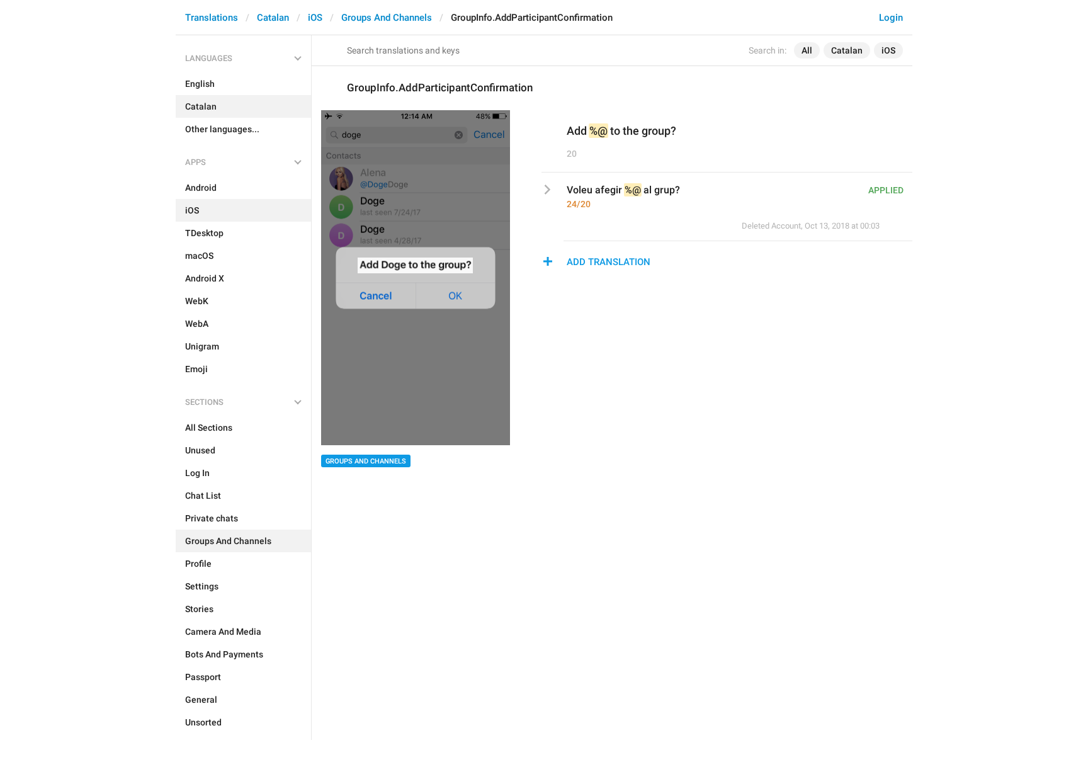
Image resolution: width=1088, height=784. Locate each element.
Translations (211, 17)
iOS (315, 17)
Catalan (273, 17)
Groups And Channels (386, 17)
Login (891, 17)
